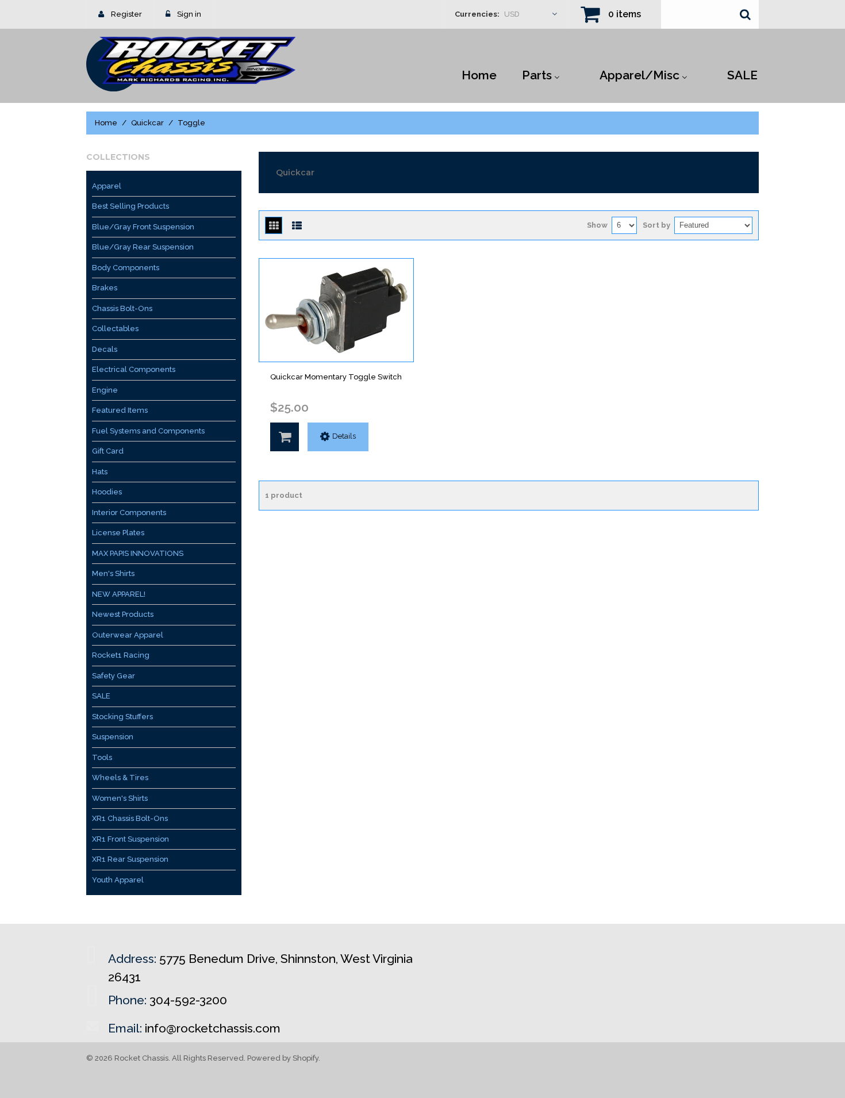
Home (106, 122)
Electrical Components (133, 369)
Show (597, 225)
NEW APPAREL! (118, 594)
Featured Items (120, 410)
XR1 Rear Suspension (130, 859)
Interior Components (129, 512)
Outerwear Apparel (127, 635)
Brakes (104, 287)
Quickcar (147, 122)
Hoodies (107, 491)
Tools (102, 757)
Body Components (125, 267)
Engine (105, 390)
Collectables (115, 328)
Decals (104, 349)
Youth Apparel (118, 880)
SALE (101, 696)
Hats (99, 471)
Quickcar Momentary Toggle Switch (336, 377)
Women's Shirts (120, 798)
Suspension (112, 736)
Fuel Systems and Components (148, 431)
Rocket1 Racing (120, 655)
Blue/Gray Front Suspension (143, 226)
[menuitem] (479, 74)
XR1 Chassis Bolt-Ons (130, 818)
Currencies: (477, 14)
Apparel (106, 186)
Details (344, 436)
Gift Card (108, 451)
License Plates (118, 532)
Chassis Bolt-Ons (122, 308)
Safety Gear (113, 675)
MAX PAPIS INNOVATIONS (137, 553)
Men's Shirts (113, 573)
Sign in (189, 14)
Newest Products (122, 614)
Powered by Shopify (282, 1058)
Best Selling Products (130, 206)
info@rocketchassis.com (213, 1028)
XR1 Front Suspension (130, 839)
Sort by (656, 225)
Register (126, 14)
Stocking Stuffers (122, 716)
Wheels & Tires (120, 777)
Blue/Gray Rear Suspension (143, 247)
